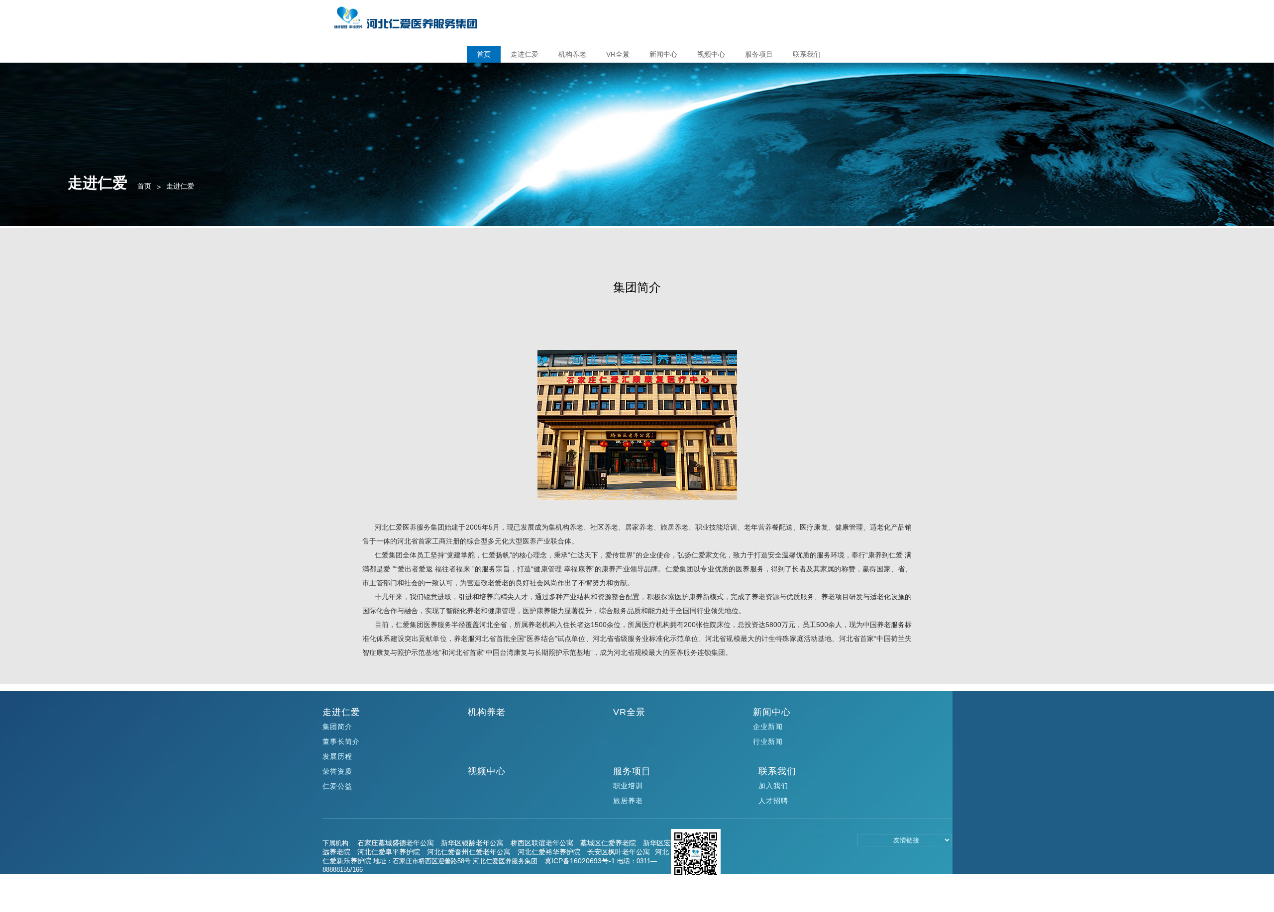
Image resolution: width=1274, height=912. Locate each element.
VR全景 (618, 54)
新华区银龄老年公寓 (472, 843)
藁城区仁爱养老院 (608, 843)
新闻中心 (663, 54)
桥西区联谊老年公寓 (542, 843)
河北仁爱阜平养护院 (388, 852)
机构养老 (572, 54)
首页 (484, 54)
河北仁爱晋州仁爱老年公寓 (469, 852)
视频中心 (711, 54)
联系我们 (807, 54)
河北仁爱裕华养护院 (549, 852)
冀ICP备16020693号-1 (579, 861)
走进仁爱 (524, 54)
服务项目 (759, 54)
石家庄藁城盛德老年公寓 (395, 843)
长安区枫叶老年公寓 (618, 852)
